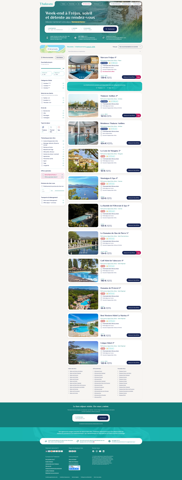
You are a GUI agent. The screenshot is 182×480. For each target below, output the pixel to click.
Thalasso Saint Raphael (124, 375)
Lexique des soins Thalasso (52, 464)
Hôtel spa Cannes (98, 385)
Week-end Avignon (74, 375)
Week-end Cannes (74, 389)
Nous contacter (72, 459)
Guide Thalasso (49, 461)
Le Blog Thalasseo (50, 470)
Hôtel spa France (98, 371)
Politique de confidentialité (86, 477)
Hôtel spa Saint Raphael (99, 373)
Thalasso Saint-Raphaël (124, 387)
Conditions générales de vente (52, 477)
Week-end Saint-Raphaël (75, 383)
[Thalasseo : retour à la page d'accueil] (46, 4)
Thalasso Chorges (123, 383)
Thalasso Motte (122, 385)
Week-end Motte (73, 381)
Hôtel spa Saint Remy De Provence (102, 383)
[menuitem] (63, 3)
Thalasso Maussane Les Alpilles (126, 391)
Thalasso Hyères (122, 379)
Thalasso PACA (122, 395)
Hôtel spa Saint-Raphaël (99, 381)
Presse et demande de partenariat (54, 468)
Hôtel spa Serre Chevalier (100, 395)
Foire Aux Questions (73, 464)
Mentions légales (75, 477)
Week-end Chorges (74, 379)
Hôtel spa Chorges (98, 377)
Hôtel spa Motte (98, 379)
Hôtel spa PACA (97, 397)
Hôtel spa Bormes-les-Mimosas (101, 391)
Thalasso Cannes (123, 393)
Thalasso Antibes (123, 381)
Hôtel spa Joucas (98, 389)
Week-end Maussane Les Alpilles (77, 387)
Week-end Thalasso (73, 461)
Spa (111, 88)
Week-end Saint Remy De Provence (78, 385)
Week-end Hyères (74, 393)
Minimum (44, 72)
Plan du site (48, 466)
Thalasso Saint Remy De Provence (126, 389)
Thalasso (101, 88)
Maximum (57, 72)
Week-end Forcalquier (75, 391)
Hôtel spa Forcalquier (99, 387)
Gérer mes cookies (97, 477)
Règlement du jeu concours (52, 473)
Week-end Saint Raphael (75, 373)
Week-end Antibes (74, 377)
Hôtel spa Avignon (98, 375)
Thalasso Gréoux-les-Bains (125, 373)
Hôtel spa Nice (97, 393)
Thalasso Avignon (123, 377)
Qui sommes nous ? (50, 459)
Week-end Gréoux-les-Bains (76, 371)
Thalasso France (122, 371)
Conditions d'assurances (65, 477)
